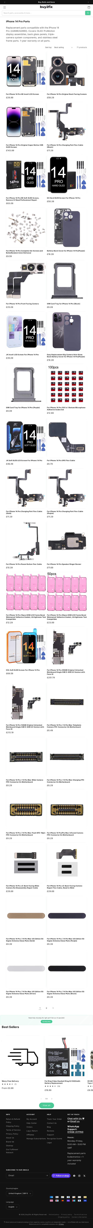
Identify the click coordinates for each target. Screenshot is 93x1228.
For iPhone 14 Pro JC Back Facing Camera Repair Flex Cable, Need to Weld (64, 887)
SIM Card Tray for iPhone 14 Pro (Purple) (23, 407)
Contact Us (52, 1123)
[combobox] (43, 13)
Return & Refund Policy (13, 1120)
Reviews (50, 1131)
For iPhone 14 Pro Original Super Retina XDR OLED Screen (24, 146)
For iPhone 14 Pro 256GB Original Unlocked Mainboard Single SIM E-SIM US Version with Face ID (66, 672)
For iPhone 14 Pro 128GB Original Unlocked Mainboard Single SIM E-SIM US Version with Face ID (25, 727)
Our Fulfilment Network (12, 1150)
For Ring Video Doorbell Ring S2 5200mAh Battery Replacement (62, 1082)
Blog (49, 1127)
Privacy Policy (12, 1134)
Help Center (32, 1123)
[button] (4, 7)
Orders (29, 1127)
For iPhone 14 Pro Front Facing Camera (22, 304)
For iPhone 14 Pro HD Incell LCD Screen (22, 94)
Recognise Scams (54, 1139)
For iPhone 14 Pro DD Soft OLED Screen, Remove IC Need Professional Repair (22, 199)
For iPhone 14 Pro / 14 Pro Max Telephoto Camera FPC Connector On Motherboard (64, 726)
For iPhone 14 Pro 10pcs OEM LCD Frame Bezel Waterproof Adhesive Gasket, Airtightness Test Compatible (26, 617)
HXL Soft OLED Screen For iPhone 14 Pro (23, 670)
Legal (49, 1143)
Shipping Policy (12, 1126)
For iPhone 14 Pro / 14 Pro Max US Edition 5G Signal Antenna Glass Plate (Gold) (24, 940)
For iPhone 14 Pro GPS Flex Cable (61, 460)
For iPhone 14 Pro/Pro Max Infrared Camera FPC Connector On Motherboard (65, 834)
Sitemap (9, 1146)
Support (50, 1135)
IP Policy (61, 1224)
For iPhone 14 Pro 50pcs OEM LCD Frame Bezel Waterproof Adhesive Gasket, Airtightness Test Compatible (67, 617)
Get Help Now (46, 1021)
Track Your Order (54, 1119)
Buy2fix (28, 1214)
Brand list (10, 1142)
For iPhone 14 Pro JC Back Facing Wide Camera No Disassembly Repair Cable (22, 887)
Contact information (79, 1217)
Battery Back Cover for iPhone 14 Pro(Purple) (66, 251)
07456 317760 (75, 1132)
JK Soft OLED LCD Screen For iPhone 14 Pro (24, 460)
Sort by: (48, 47)
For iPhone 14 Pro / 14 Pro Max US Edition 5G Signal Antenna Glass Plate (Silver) (24, 993)
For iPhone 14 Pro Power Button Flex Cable (24, 564)
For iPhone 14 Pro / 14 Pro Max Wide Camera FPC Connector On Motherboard (24, 781)
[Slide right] (51, 1098)
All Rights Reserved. (39, 1214)
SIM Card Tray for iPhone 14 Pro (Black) (63, 304)
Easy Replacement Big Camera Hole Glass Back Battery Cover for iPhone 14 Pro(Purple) (66, 356)
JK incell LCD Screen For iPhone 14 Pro (22, 355)
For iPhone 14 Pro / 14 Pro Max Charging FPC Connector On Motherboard (65, 781)
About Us (10, 1138)
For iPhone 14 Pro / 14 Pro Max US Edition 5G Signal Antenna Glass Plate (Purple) (65, 940)
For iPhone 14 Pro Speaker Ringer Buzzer (64, 564)
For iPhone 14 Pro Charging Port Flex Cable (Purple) (65, 512)
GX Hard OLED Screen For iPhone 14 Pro (63, 198)
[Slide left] (41, 1098)
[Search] (88, 13)
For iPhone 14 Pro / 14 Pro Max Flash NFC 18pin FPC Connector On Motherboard (25, 834)
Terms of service (80, 1214)
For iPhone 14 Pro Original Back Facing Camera (67, 94)
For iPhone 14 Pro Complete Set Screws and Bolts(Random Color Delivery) (24, 252)
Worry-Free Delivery (10, 1081)
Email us (75, 1121)
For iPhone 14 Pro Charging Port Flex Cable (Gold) (24, 512)
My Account (32, 1119)
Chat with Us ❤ (75, 1118)
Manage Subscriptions (36, 1139)
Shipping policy (64, 1217)
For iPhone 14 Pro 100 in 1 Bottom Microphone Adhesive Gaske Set (66, 409)
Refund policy (54, 1214)
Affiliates (30, 1135)
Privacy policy (66, 1214)
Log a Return (32, 1131)
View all (46, 1105)
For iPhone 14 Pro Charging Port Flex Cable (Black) (65, 146)
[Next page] (53, 1008)
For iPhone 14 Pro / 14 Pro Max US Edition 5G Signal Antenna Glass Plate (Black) (65, 993)
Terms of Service (13, 1130)
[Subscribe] (47, 1175)
